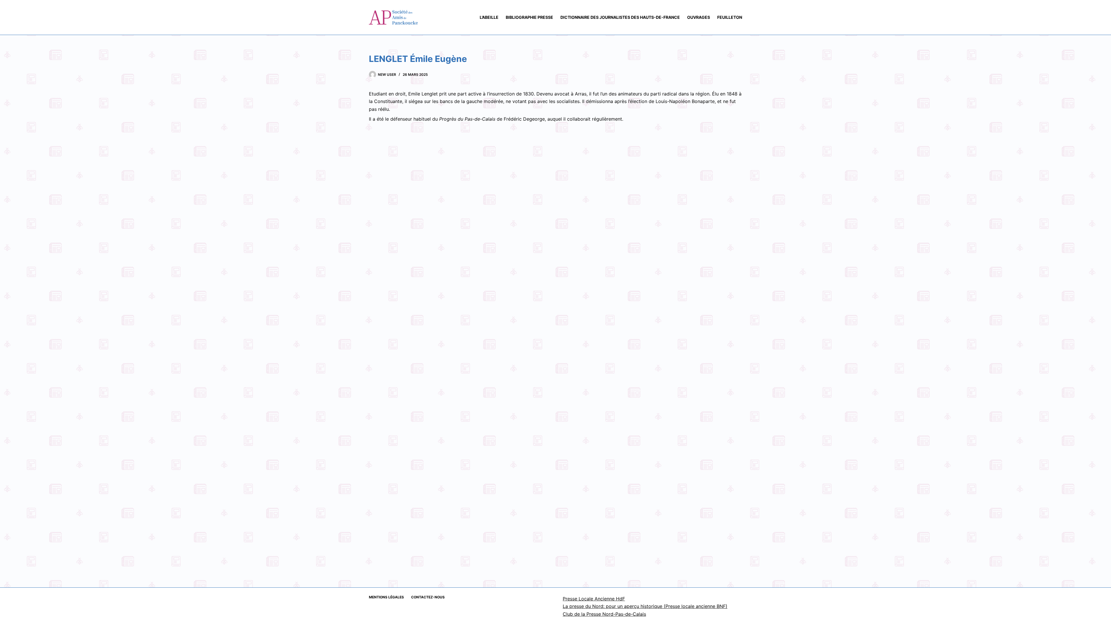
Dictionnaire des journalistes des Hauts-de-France (620, 17)
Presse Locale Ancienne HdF (594, 599)
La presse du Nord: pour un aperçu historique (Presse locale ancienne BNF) (645, 606)
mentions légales (386, 597)
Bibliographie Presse (529, 17)
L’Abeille (489, 17)
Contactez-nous (428, 597)
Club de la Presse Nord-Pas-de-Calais (604, 614)
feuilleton (729, 17)
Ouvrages (698, 17)
